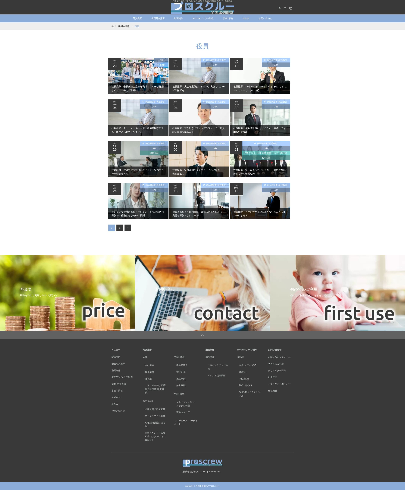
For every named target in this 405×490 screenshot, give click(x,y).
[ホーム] (113, 23)
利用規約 (272, 377)
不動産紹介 (181, 365)
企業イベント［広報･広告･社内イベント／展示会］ (266, 153)
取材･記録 (154, 153)
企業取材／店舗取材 (155, 409)
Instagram (290, 7)
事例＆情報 (117, 390)
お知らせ (116, 397)
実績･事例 (228, 18)
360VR (240, 357)
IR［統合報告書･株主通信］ (215, 60)
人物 (161, 60)
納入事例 (180, 385)
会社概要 (272, 390)
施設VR (242, 372)
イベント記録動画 (216, 375)
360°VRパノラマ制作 (203, 18)
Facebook (284, 7)
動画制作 (178, 18)
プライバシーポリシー (279, 383)
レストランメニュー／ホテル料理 (186, 404)
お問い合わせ (118, 410)
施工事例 (180, 378)
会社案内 (149, 365)
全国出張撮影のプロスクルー (208, 486)
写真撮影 (137, 18)
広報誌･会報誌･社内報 (155, 424)
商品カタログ (183, 412)
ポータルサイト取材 (155, 416)
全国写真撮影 (158, 18)
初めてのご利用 (276, 363)
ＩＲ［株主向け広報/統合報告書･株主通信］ (155, 389)
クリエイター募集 (277, 370)
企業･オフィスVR (247, 365)
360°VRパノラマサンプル (249, 394)
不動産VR (244, 378)
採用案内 (161, 65)
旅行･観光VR (245, 385)
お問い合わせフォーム (279, 357)
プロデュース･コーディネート (185, 422)
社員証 (148, 378)
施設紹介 (180, 372)
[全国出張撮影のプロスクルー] (202, 8)
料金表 (246, 18)
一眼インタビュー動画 (218, 367)
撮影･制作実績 (119, 383)
